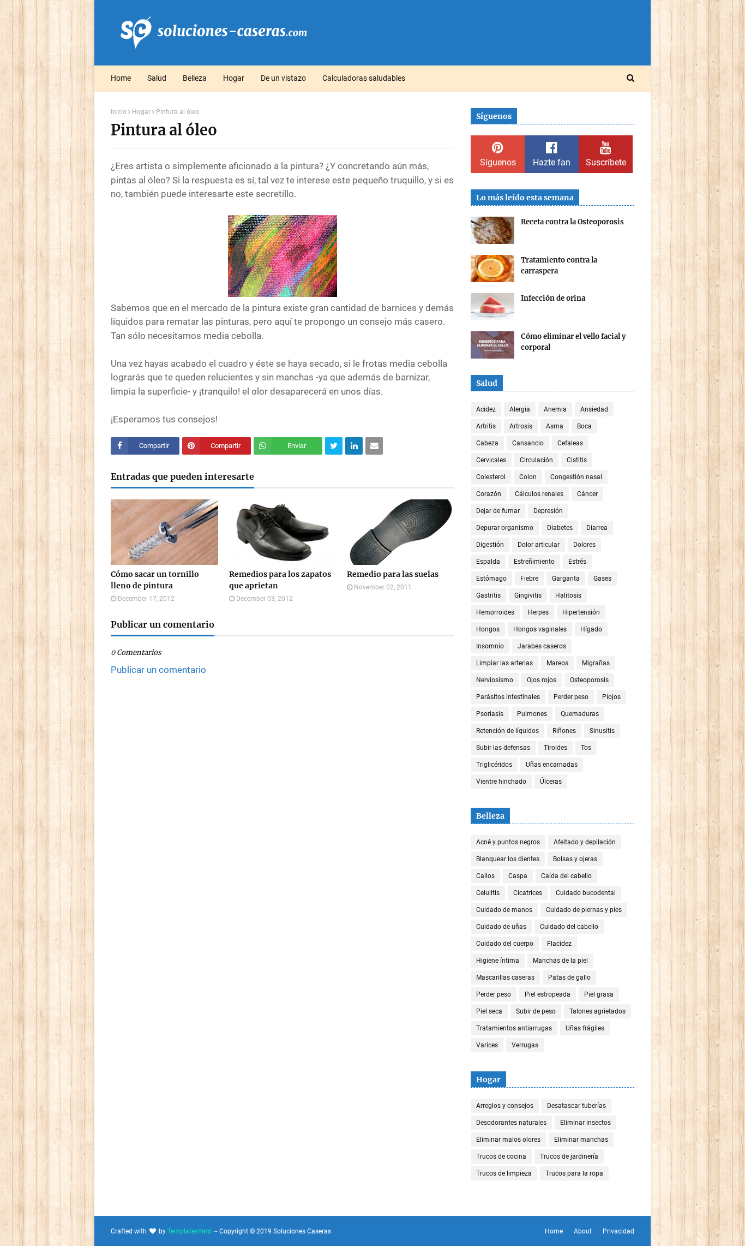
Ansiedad (594, 409)
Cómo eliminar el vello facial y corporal (573, 342)
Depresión (548, 511)
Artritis (486, 426)
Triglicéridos (494, 764)
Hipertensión (581, 612)
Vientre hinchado (501, 781)
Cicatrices (527, 893)
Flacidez (559, 943)
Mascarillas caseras (505, 977)
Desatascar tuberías (576, 1106)
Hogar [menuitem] (233, 78)
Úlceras (551, 781)
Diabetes (560, 528)
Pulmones (532, 714)
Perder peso (571, 697)
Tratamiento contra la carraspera (559, 265)
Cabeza (487, 443)
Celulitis (488, 893)
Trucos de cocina (501, 1156)
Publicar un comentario (158, 669)
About (583, 1231)
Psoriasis (489, 714)
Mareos (557, 663)
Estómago (491, 578)
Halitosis (568, 595)
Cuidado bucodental (586, 893)
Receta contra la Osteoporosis (572, 221)
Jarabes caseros (542, 646)
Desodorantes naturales (511, 1122)
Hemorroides (495, 612)
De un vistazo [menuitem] (283, 78)
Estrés (577, 561)
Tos (586, 748)
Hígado (591, 629)
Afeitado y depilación (585, 842)
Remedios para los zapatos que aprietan (280, 580)
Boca (584, 426)
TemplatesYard (189, 1231)
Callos (485, 876)
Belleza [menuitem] (195, 78)
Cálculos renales (539, 494)
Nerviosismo (494, 680)
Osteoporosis (589, 680)
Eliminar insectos (585, 1122)
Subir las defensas (503, 748)
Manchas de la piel (560, 960)
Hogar (141, 112)
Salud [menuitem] (156, 78)
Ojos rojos (541, 680)
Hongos (488, 629)
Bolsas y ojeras (575, 859)
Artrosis (520, 426)
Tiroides (555, 748)
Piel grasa (599, 994)
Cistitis (577, 460)
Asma (554, 426)
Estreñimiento (534, 561)
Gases (602, 578)
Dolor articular (539, 545)
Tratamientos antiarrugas (514, 1028)
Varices (487, 1045)
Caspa (517, 876)
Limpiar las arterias (504, 663)
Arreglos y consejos (504, 1106)
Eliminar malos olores (508, 1139)
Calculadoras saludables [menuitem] (363, 78)
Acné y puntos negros (508, 842)
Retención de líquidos (507, 731)
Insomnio (490, 646)
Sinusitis (602, 731)
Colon (528, 477)
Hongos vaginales (540, 629)
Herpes (538, 612)
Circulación (536, 460)
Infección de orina (553, 298)
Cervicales (491, 460)
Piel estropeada (547, 994)
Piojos (611, 697)
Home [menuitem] (121, 78)
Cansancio (528, 443)
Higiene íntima (497, 960)
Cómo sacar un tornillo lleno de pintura (155, 580)
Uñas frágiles (585, 1028)
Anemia (555, 409)
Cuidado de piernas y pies (584, 910)
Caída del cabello (566, 876)
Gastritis (488, 595)
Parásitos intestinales (508, 697)
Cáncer (587, 494)
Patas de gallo (569, 977)
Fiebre (529, 578)
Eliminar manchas (581, 1139)
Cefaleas (570, 443)
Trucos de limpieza (504, 1173)
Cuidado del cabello (569, 927)
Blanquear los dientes (507, 859)
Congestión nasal (576, 477)
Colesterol (491, 477)
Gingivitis (528, 595)
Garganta (566, 578)
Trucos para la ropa (574, 1173)
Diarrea (597, 528)
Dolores (584, 545)
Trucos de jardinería (569, 1156)
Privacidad (618, 1231)
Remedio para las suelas (392, 574)
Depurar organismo (504, 528)
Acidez (486, 409)
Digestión (490, 545)
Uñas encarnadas (552, 764)
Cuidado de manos (504, 910)
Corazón (488, 494)
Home (554, 1231)
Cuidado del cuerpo (504, 943)
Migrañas (596, 663)
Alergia (519, 409)
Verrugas (525, 1045)
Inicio (119, 112)
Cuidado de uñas (501, 927)
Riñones (564, 731)
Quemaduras (580, 714)
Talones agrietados (597, 1011)
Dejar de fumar (498, 511)
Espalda (488, 561)
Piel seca (489, 1011)
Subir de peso (536, 1011)
